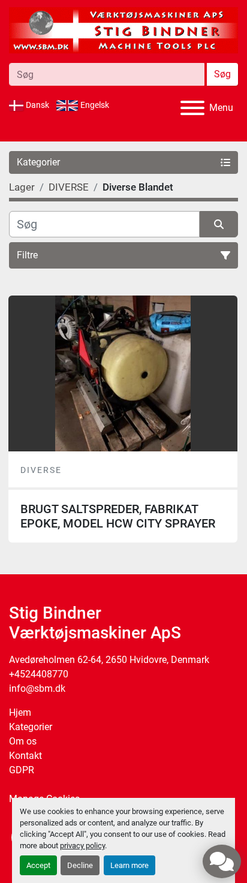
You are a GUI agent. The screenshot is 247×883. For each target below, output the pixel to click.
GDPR (21, 770)
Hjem (20, 712)
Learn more (129, 865)
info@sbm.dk (37, 688)
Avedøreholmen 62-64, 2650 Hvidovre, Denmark (109, 659)
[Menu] (192, 108)
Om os (23, 741)
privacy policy (82, 845)
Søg (222, 74)
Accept (38, 865)
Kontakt (25, 755)
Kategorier (30, 727)
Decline (80, 865)
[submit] (219, 224)
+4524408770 (38, 674)
